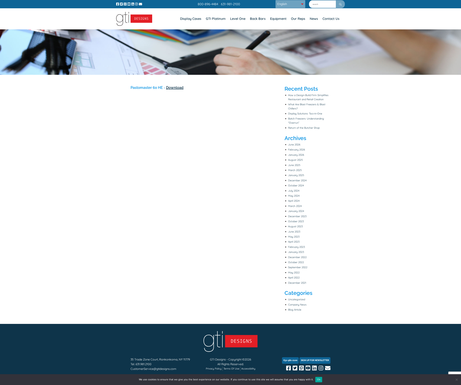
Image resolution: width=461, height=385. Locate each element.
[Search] (340, 4)
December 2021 (297, 282)
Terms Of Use (231, 368)
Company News (297, 304)
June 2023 (294, 231)
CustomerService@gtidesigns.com (153, 369)
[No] (456, 379)
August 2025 (295, 159)
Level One (237, 19)
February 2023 (296, 247)
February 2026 (296, 149)
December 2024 (297, 180)
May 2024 (293, 195)
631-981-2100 (230, 4)
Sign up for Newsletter (315, 360)
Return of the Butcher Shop (304, 127)
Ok (318, 379)
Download (174, 87)
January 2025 (296, 175)
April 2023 (293, 241)
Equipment (278, 19)
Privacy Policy (213, 368)
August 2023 (295, 226)
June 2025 (294, 165)
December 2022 (297, 257)
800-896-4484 (208, 4)
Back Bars (258, 19)
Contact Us (331, 19)
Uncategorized (296, 299)
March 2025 (295, 170)
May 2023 (293, 236)
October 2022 (296, 262)
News (314, 19)
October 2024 (296, 185)
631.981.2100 (143, 364)
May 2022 (294, 272)
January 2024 (296, 211)
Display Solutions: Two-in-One (305, 113)
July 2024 (293, 190)
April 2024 (293, 200)
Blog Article (294, 309)
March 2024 (295, 206)
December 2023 (297, 216)
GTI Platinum (216, 19)
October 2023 (296, 221)
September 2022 (297, 267)
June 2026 (294, 144)
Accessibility (248, 368)
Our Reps (298, 19)
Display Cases (190, 19)
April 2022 (294, 277)
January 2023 (296, 252)
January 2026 (296, 154)
